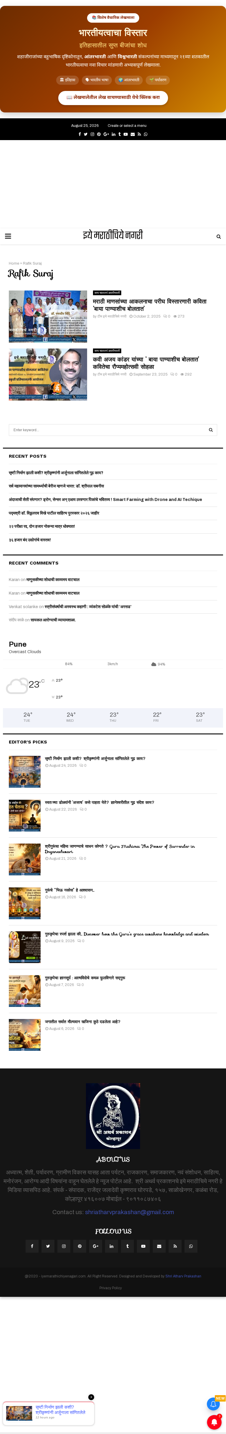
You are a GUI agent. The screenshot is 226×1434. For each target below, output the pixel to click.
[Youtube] (143, 1246)
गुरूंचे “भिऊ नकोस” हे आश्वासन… (69, 890)
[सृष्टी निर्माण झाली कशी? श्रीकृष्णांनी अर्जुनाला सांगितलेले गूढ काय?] (25, 772)
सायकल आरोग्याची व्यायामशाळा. (53, 620)
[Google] (95, 1246)
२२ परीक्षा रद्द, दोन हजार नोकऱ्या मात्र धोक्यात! (42, 526)
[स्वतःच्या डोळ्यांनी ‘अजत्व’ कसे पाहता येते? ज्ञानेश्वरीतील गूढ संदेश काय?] (25, 815)
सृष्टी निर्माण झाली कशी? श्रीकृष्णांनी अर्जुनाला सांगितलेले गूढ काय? (56, 473)
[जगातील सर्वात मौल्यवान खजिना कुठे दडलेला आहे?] (25, 1035)
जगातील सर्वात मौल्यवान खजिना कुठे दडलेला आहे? (83, 1021)
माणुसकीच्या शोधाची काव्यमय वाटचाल (52, 579)
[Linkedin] (111, 1246)
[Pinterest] (79, 1246)
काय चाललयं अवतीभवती (107, 292)
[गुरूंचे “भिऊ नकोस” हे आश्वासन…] (25, 903)
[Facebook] (32, 1246)
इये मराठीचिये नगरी (113, 236)
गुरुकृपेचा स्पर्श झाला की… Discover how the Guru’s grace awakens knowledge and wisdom (127, 934)
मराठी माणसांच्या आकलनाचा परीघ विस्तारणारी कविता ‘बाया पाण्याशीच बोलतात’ (150, 305)
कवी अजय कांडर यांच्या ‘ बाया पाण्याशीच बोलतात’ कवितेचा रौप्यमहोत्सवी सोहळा (146, 363)
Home (14, 263)
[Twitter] (47, 1246)
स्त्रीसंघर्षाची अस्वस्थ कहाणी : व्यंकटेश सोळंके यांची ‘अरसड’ (88, 607)
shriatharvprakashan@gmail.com (129, 1212)
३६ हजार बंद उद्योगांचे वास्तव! (30, 540)
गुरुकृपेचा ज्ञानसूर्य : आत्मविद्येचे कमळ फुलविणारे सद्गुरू (85, 978)
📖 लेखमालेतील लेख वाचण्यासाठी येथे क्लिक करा (113, 98)
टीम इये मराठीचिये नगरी (112, 316)
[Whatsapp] (191, 1246)
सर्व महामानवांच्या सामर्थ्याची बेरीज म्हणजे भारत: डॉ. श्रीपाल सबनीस (56, 486)
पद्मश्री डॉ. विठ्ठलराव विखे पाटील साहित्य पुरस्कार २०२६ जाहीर (54, 513)
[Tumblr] (127, 1246)
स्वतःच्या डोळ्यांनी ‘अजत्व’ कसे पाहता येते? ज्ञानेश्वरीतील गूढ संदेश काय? (100, 802)
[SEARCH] (211, 430)
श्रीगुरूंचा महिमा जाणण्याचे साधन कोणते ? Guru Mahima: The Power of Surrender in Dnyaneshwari (120, 849)
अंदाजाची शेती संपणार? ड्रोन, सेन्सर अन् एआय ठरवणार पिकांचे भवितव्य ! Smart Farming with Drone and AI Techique (105, 499)
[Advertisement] (113, 184)
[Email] (159, 1246)
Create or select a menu (127, 126)
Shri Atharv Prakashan (183, 1276)
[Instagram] (63, 1246)
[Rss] (175, 1246)
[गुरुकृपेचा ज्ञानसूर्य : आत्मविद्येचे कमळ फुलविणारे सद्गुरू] (25, 991)
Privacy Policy (110, 1288)
